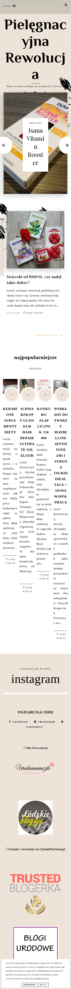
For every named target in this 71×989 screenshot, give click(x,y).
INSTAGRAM (46, 722)
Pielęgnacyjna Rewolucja (35, 49)
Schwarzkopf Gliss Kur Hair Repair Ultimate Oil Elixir (27, 432)
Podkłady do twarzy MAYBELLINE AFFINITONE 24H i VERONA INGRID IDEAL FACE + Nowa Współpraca (61, 455)
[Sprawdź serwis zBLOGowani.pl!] (35, 747)
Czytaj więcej (32, 312)
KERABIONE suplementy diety (10, 420)
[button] (28, 5)
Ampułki (35, 122)
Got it (43, 985)
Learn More (29, 985)
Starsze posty (48, 335)
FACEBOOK (20, 722)
